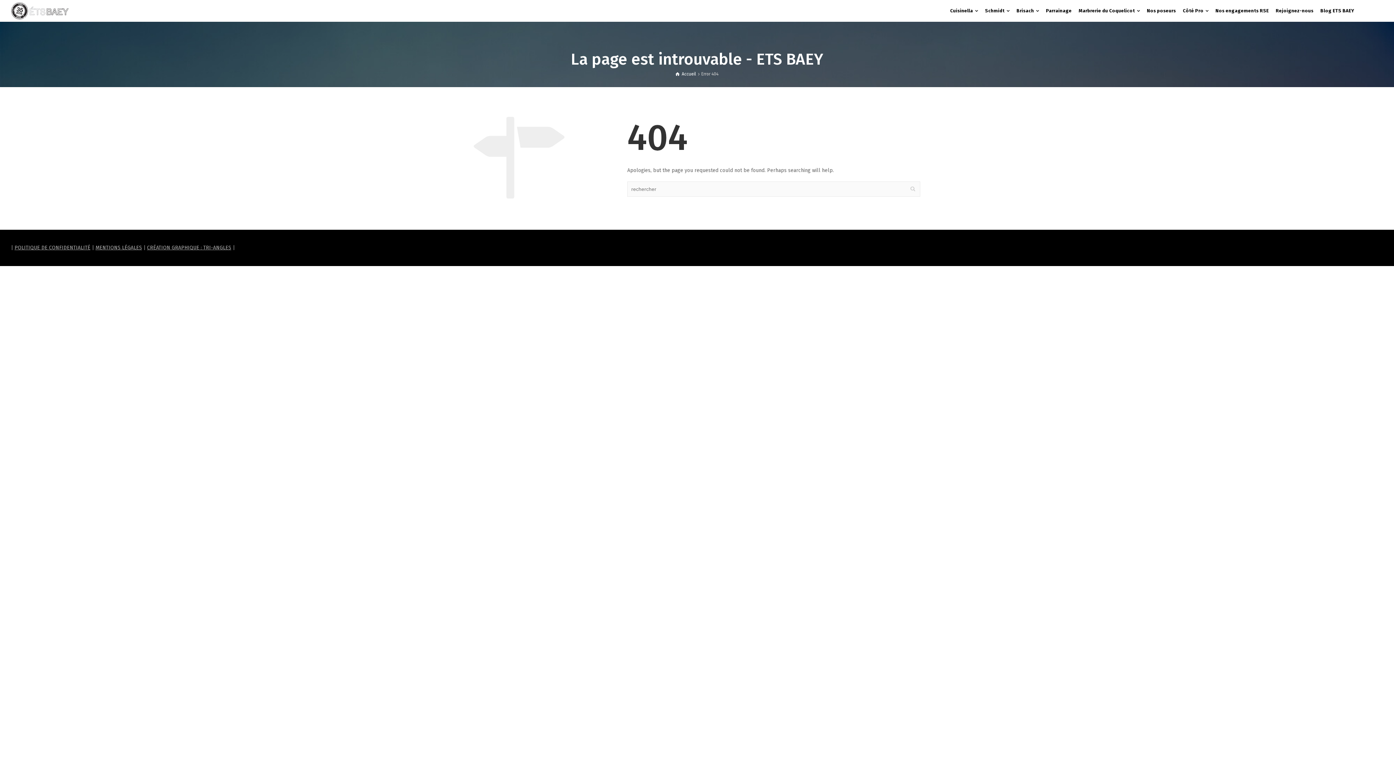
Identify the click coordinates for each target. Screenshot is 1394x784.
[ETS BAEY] (40, 11)
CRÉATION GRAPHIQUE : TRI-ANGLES (189, 248)
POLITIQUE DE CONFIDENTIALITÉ (52, 248)
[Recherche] (1376, 11)
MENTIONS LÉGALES (118, 248)
